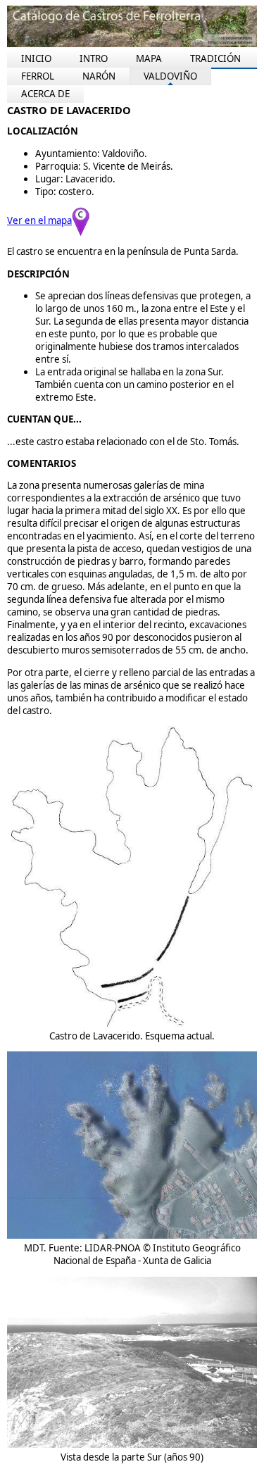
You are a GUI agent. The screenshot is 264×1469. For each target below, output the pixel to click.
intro (94, 58)
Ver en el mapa (39, 220)
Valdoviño (170, 76)
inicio (36, 58)
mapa (149, 58)
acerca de (45, 93)
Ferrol (37, 76)
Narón (98, 76)
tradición (215, 58)
